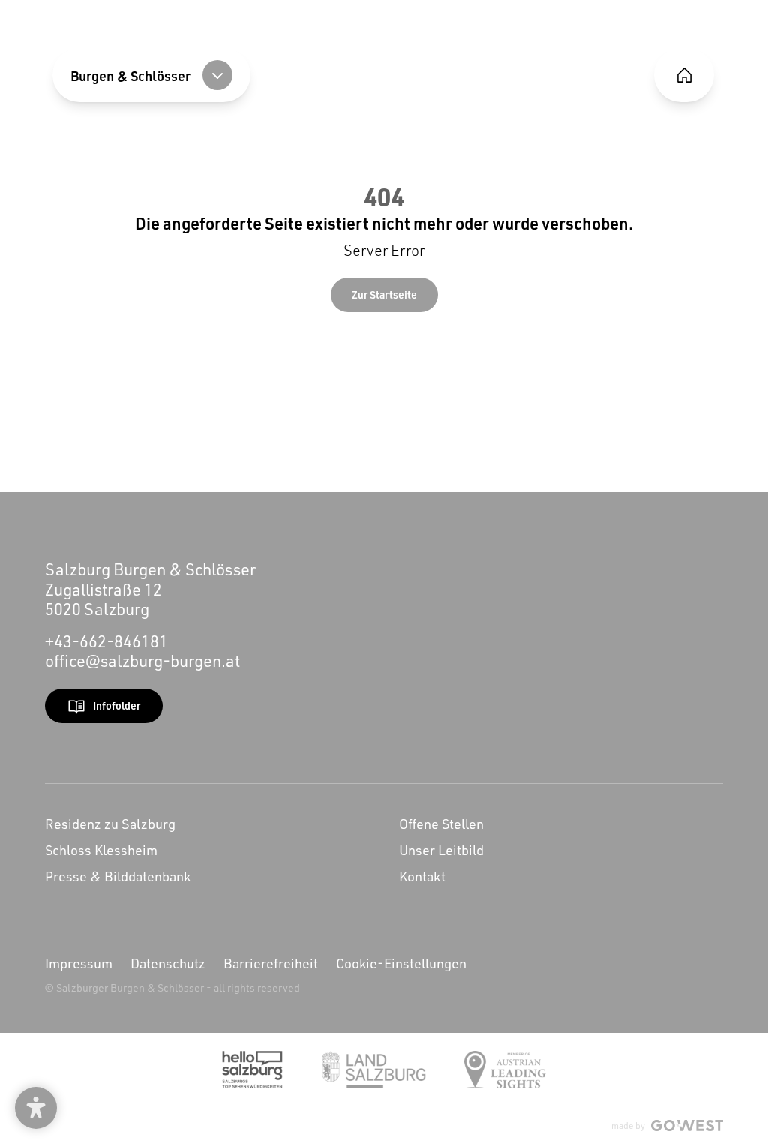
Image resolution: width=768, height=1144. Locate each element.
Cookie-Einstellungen (401, 963)
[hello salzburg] (252, 1069)
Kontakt (422, 876)
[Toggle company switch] (217, 75)
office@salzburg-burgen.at (142, 660)
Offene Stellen (441, 823)
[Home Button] (684, 75)
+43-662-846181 (106, 641)
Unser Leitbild (441, 850)
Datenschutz (168, 963)
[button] (36, 1108)
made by (628, 1125)
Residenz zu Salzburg (110, 823)
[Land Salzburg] (374, 1069)
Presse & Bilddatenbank (117, 876)
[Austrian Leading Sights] (505, 1069)
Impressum (78, 963)
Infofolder (116, 705)
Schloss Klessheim (101, 850)
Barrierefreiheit (271, 963)
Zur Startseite (384, 294)
